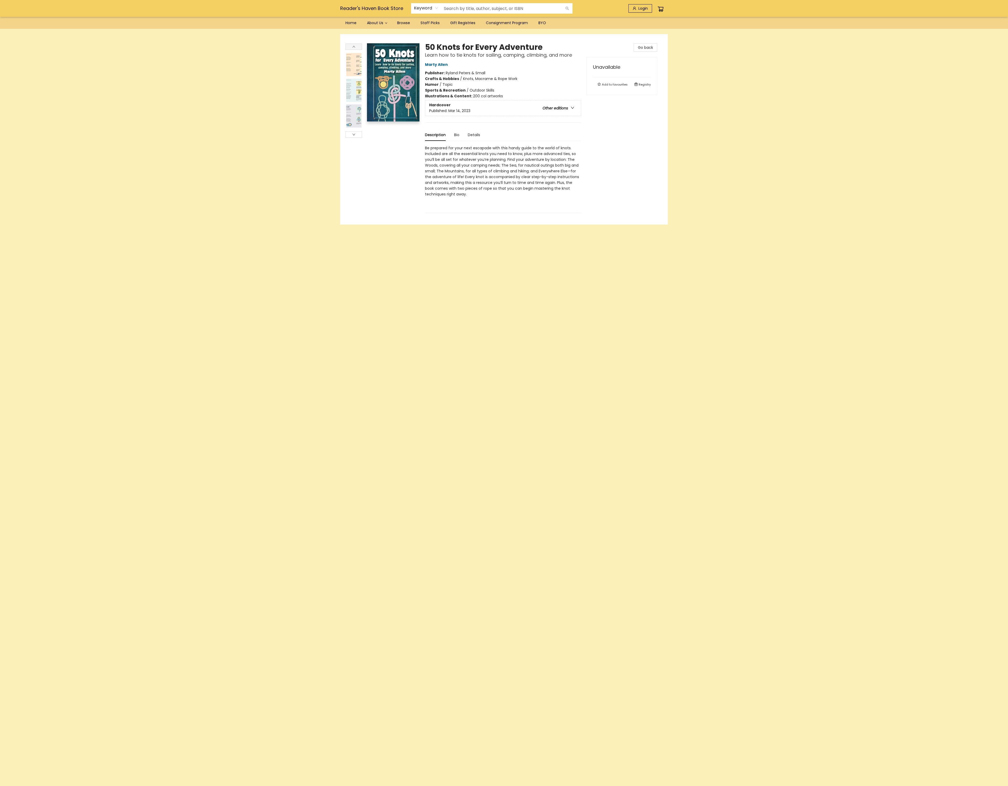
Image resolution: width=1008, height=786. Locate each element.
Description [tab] (435, 134)
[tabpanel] (503, 179)
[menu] (504, 23)
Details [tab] (474, 134)
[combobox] (426, 8)
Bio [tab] (456, 134)
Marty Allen (436, 64)
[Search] (567, 8)
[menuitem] (351, 23)
